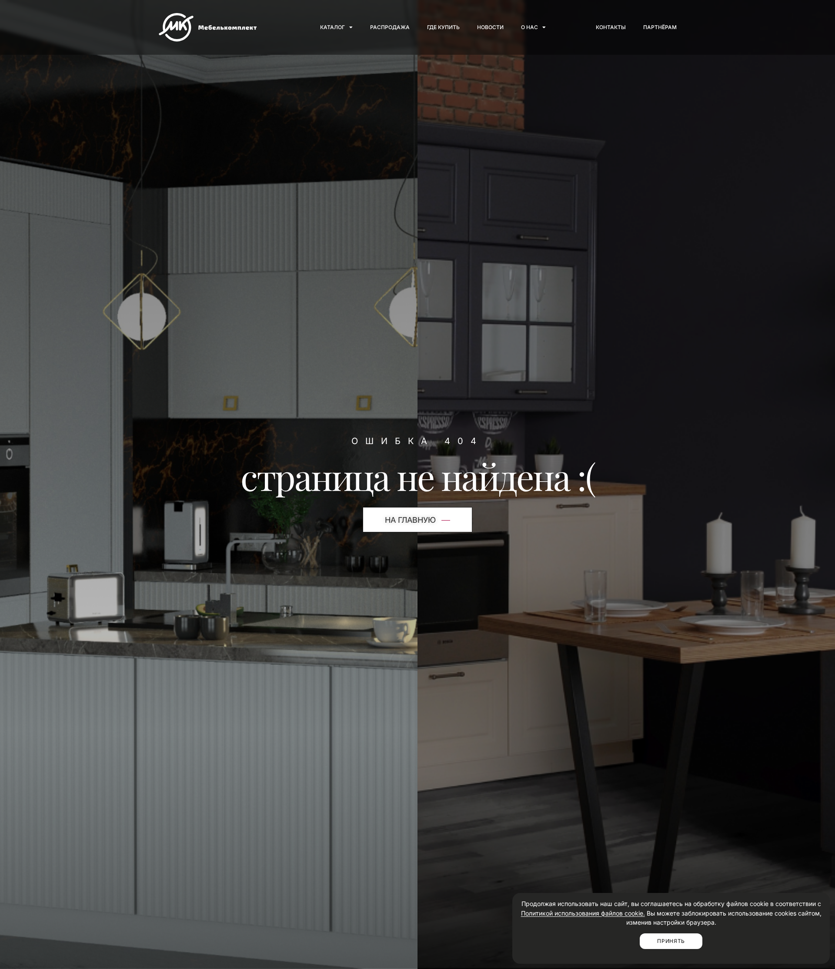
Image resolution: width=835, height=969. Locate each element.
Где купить (443, 27)
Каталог (332, 27)
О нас (529, 27)
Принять (671, 941)
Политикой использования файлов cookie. (583, 913)
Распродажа (390, 27)
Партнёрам (660, 27)
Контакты (611, 27)
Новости (490, 27)
